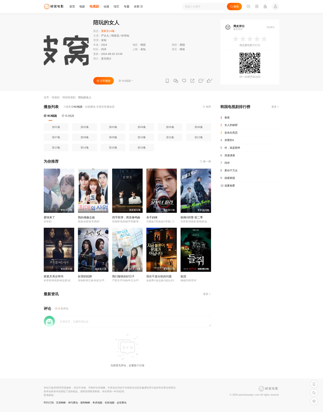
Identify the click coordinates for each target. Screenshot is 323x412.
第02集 (85, 127)
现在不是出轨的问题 (159, 276)
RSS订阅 (49, 402)
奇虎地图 (97, 402)
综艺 (116, 6)
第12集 (199, 137)
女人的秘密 (229, 125)
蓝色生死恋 (229, 132)
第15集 (113, 147)
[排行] (265, 6)
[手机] (167, 80)
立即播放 (104, 80)
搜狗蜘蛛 (85, 402)
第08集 (85, 137)
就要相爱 (227, 185)
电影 (82, 6)
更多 (205, 293)
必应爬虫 (122, 402)
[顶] (209, 80)
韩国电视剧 (69, 97)
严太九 (105, 35)
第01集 (56, 127)
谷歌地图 (109, 402)
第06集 (199, 127)
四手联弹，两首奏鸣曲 (126, 217)
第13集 (56, 147)
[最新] (257, 6)
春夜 (225, 117)
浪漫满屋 (227, 155)
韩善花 (115, 35)
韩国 (182, 44)
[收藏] (184, 80)
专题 (126, 6)
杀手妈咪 (152, 217)
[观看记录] (248, 6)
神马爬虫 (73, 402)
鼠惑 (183, 276)
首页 (72, 6)
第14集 (85, 147)
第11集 (170, 137)
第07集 (56, 137)
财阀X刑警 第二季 (192, 217)
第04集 (142, 127)
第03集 (113, 127)
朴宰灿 (125, 35)
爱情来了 (49, 217)
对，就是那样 (230, 147)
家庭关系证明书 (53, 276)
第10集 (142, 137)
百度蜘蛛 (61, 402)
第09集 (113, 137)
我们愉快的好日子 (123, 276)
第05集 (170, 127)
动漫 (106, 6)
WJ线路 (52, 115)
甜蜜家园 (227, 178)
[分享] (192, 80)
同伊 (225, 163)
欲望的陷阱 (85, 276)
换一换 (206, 161)
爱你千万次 (229, 170)
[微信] (175, 81)
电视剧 (94, 6)
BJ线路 (69, 115)
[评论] (200, 80)
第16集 (142, 147)
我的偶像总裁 (86, 217)
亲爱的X (227, 140)
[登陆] (275, 6)
